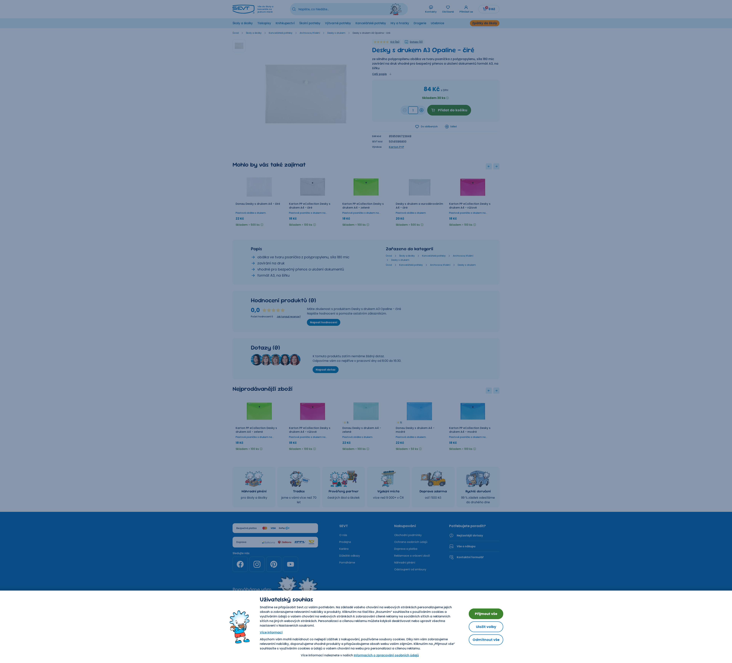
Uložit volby (486, 626)
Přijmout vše (486, 613)
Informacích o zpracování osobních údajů (386, 655)
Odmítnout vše (486, 639)
